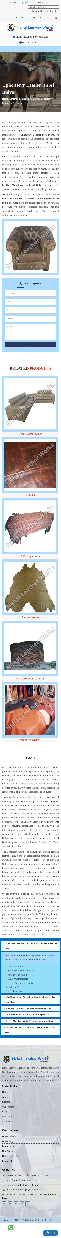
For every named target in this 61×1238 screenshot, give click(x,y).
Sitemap (6, 1101)
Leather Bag (8, 1161)
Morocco (23, 934)
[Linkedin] (34, 18)
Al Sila (19, 846)
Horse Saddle (15, 2)
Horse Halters (42, 2)
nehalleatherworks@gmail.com (22, 1189)
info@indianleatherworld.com (32, 36)
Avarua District (36, 934)
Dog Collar (7, 1151)
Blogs (5, 1111)
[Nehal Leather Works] (30, 28)
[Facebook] (16, 18)
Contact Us (7, 1121)
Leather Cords (9, 1146)
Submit (30, 345)
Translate (54, 11)
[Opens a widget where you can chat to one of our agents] (50, 1233)
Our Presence (8, 1106)
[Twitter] (22, 18)
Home (5, 98)
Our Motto (7, 1116)
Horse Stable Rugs (11, 1156)
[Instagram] (28, 18)
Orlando (43, 842)
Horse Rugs (29, 2)
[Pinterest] (40, 18)
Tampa (14, 934)
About (5, 1097)
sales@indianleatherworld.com (22, 1185)
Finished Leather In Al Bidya (24, 98)
